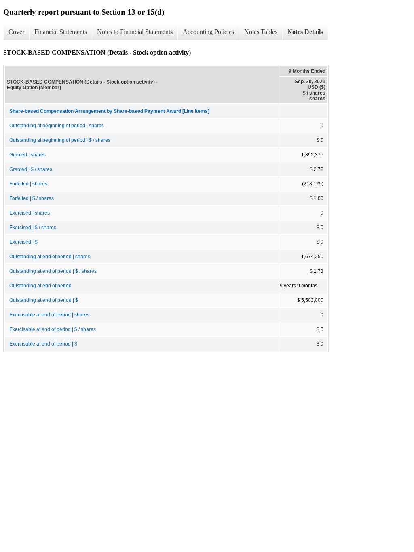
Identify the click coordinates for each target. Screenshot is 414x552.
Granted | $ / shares (30, 169)
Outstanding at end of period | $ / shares (53, 271)
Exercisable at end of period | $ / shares (52, 329)
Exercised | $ (23, 242)
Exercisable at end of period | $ (43, 343)
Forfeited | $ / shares (31, 198)
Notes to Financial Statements (135, 31)
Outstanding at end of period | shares (49, 256)
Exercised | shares (29, 213)
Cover (16, 31)
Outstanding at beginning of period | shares (56, 125)
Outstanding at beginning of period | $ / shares (59, 140)
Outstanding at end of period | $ (43, 300)
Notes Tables (260, 31)
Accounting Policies (208, 31)
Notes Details (305, 31)
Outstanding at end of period (40, 285)
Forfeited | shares (28, 183)
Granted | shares (27, 154)
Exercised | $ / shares (32, 227)
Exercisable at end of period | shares (49, 314)
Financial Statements (60, 31)
